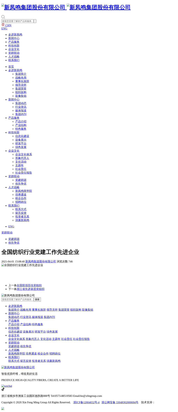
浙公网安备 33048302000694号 (120, 402)
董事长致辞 (22, 81)
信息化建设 (22, 136)
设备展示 (20, 139)
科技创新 (13, 45)
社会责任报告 (23, 172)
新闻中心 (13, 38)
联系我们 (13, 60)
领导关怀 (20, 84)
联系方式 (20, 209)
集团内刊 (20, 114)
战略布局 (20, 77)
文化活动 (20, 161)
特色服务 (20, 128)
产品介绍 (20, 121)
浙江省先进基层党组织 (30, 288)
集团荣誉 (20, 88)
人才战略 (13, 56)
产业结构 (20, 125)
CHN (8, 25)
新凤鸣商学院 (23, 190)
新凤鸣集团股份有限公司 (40, 261)
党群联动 (13, 52)
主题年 (19, 165)
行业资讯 (20, 106)
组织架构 (20, 92)
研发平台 (20, 143)
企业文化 (13, 49)
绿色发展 (20, 147)
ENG (4, 28)
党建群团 (20, 179)
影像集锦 (20, 95)
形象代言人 (22, 158)
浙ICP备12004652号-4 (86, 402)
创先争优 (20, 183)
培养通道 (20, 194)
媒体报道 (20, 110)
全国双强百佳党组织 (29, 285)
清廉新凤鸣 (22, 220)
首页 (11, 66)
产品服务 (13, 41)
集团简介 (20, 73)
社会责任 (20, 169)
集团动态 (20, 103)
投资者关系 (22, 216)
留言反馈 (20, 212)
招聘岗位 (20, 201)
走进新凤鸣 (15, 34)
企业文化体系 (23, 154)
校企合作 (20, 198)
